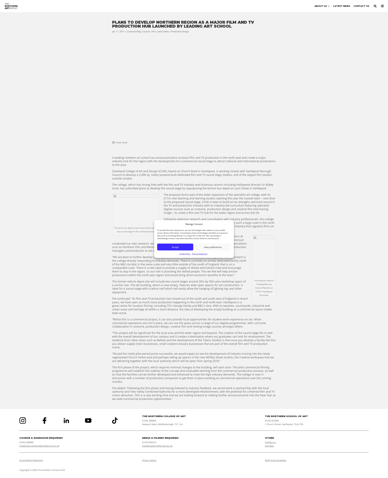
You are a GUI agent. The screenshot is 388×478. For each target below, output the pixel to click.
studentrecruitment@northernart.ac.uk (39, 445)
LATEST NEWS (341, 6)
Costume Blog (134, 31)
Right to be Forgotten (275, 460)
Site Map (269, 445)
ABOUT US (320, 6)
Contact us (270, 442)
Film (153, 31)
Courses (146, 31)
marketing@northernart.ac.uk (157, 445)
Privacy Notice (149, 460)
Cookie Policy (184, 254)
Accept (175, 247)
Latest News (163, 31)
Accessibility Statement (31, 460)
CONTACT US (361, 6)
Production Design (179, 31)
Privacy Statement (199, 254)
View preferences (213, 247)
